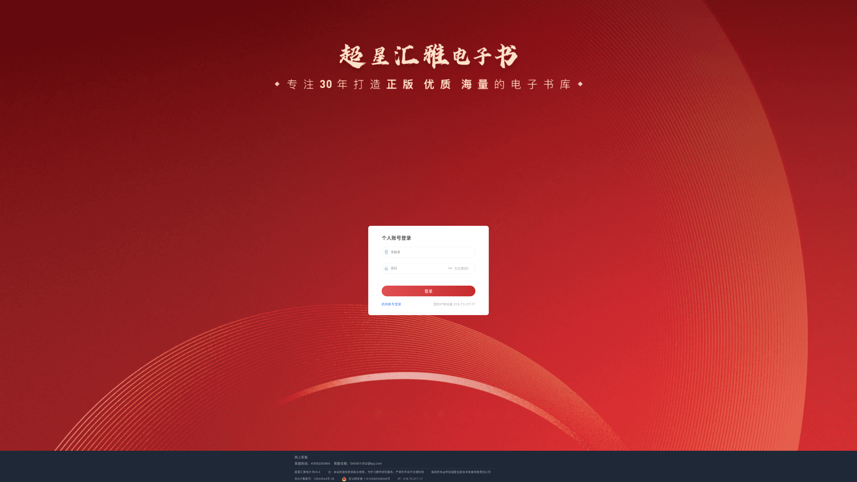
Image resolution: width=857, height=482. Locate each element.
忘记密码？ (462, 268)
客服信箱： (342, 463)
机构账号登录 (391, 304)
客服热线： (303, 463)
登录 (428, 291)
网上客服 (301, 457)
